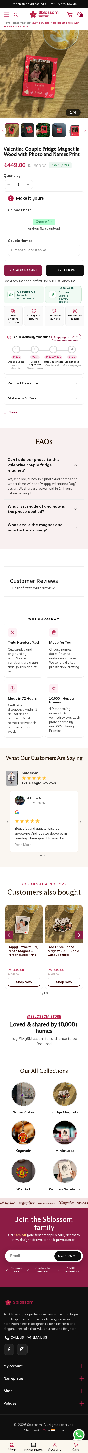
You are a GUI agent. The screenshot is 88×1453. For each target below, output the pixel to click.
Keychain (23, 1151)
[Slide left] (3, 131)
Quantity (12, 175)
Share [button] (13, 412)
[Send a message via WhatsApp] (79, 1435)
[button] (6, 14)
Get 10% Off (68, 1256)
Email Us (40, 1337)
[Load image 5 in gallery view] (74, 130)
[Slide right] (85, 131)
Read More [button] (23, 845)
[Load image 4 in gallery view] (59, 130)
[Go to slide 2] (44, 855)
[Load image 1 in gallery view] (12, 130)
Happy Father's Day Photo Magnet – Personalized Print (23, 951)
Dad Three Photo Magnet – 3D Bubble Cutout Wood (63, 951)
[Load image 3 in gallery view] (43, 130)
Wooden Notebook (64, 1189)
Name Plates (23, 1112)
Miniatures (64, 1151)
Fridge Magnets (21, 22)
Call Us (17, 1337)
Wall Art (23, 1189)
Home (7, 22)
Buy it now (65, 270)
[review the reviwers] (17, 813)
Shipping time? (64, 337)
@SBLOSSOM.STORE (44, 1016)
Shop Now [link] (24, 982)
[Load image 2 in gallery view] (28, 130)
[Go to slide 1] (41, 855)
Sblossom (34, 1424)
